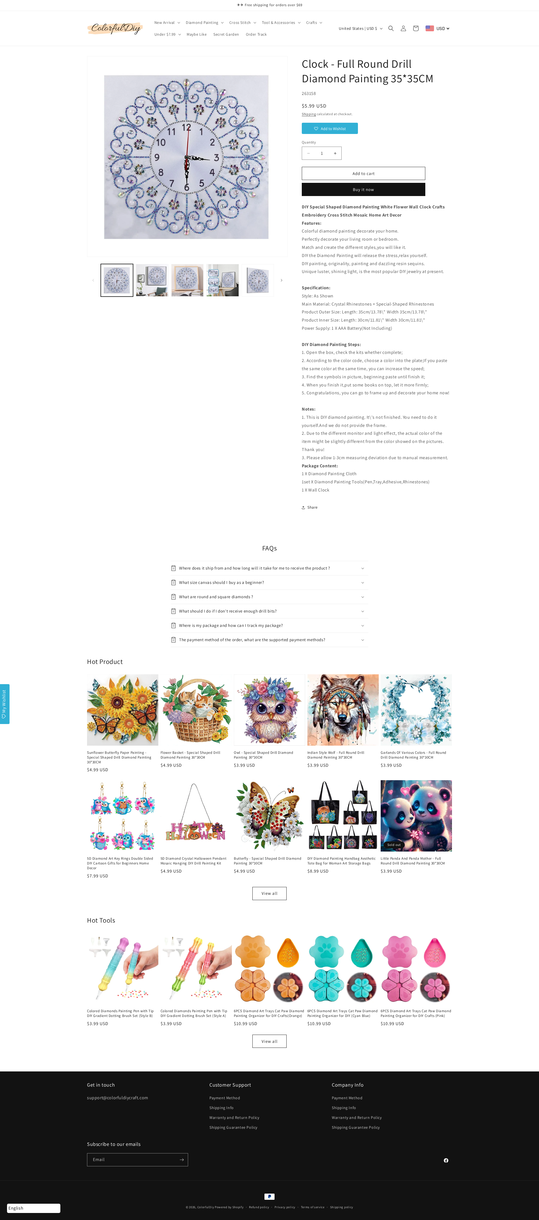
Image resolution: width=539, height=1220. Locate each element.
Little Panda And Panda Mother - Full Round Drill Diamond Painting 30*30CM (413, 861)
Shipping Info (221, 1107)
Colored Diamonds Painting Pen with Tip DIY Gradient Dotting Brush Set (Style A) (194, 1013)
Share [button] (312, 507)
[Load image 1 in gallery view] (117, 280)
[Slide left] (93, 280)
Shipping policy (341, 1207)
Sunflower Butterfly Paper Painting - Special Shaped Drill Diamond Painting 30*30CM (119, 757)
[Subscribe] (181, 1159)
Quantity (309, 142)
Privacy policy (285, 1207)
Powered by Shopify (229, 1207)
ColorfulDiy (205, 1207)
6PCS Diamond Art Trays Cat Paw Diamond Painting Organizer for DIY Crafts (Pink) (416, 1013)
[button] (167, 22)
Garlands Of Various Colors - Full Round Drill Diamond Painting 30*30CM (413, 755)
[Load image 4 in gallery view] (222, 280)
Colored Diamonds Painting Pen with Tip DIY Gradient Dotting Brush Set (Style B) (120, 1013)
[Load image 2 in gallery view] (152, 280)
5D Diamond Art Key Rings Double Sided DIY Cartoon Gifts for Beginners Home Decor (120, 863)
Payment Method (224, 1097)
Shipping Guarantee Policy (233, 1127)
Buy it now (363, 189)
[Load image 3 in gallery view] (187, 280)
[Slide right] (281, 280)
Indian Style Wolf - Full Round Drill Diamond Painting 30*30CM (335, 755)
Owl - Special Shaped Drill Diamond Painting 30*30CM (263, 755)
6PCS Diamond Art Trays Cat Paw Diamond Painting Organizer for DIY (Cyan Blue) (342, 1013)
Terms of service (313, 1207)
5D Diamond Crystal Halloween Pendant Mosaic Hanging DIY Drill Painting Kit (194, 861)
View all (270, 893)
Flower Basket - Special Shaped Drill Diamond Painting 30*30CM (190, 755)
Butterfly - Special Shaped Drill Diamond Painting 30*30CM (267, 861)
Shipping (309, 114)
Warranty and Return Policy (234, 1117)
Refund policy (259, 1207)
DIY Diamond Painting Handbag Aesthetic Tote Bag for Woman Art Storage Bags (341, 861)
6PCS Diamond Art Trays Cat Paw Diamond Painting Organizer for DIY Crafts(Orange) (269, 1013)
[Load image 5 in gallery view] (258, 280)
